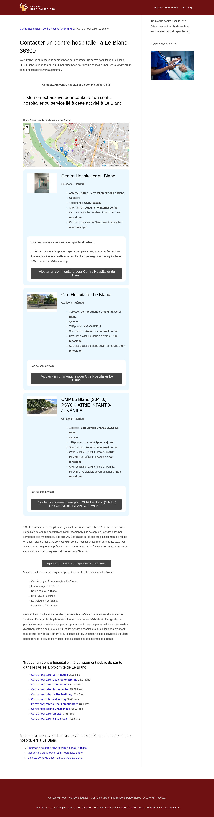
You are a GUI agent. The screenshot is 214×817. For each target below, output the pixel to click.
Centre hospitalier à (48, 699)
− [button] (27, 131)
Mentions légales (79, 797)
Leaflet (103, 165)
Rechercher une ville (166, 7)
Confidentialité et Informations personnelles (116, 797)
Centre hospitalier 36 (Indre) (58, 28)
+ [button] (27, 127)
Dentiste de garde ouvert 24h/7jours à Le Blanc (55, 757)
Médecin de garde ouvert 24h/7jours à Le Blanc (55, 752)
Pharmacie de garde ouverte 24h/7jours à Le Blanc (57, 747)
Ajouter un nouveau (154, 797)
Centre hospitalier (30, 28)
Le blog (187, 7)
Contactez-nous (57, 797)
